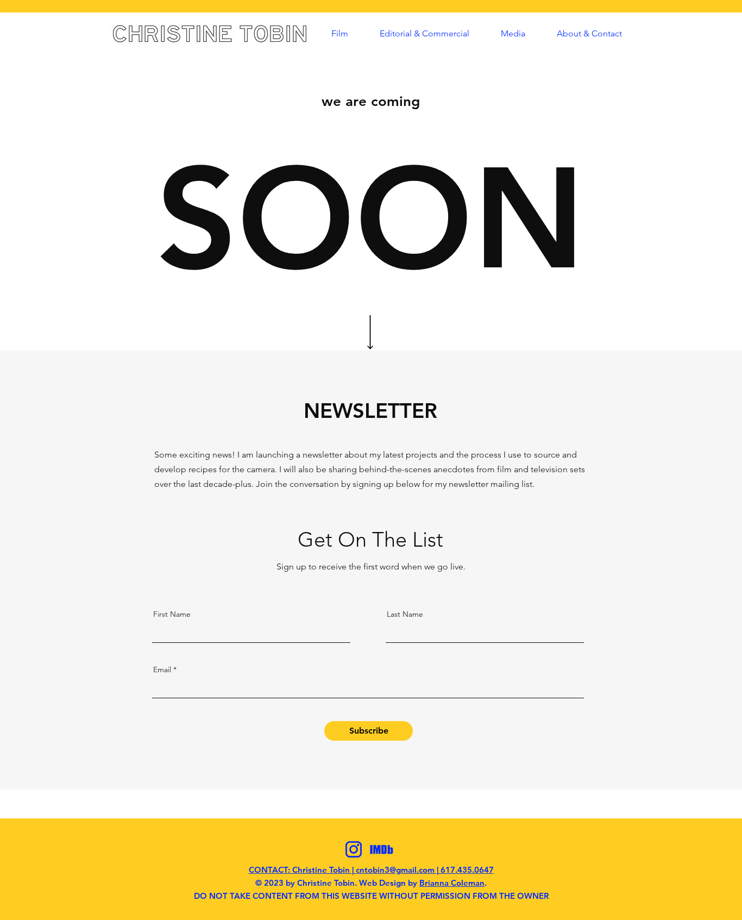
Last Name (405, 614)
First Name (172, 614)
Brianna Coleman (452, 883)
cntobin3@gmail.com (395, 870)
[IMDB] (381, 849)
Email (162, 669)
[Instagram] (353, 849)
